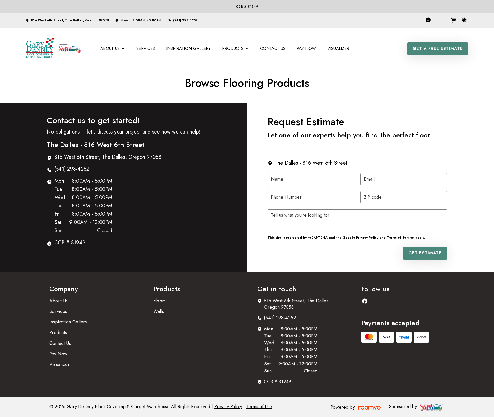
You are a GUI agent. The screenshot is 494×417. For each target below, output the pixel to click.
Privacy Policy (367, 237)
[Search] (464, 20)
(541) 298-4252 (185, 20)
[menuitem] (113, 49)
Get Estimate (425, 253)
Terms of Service (400, 237)
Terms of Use (259, 406)
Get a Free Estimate (438, 49)
